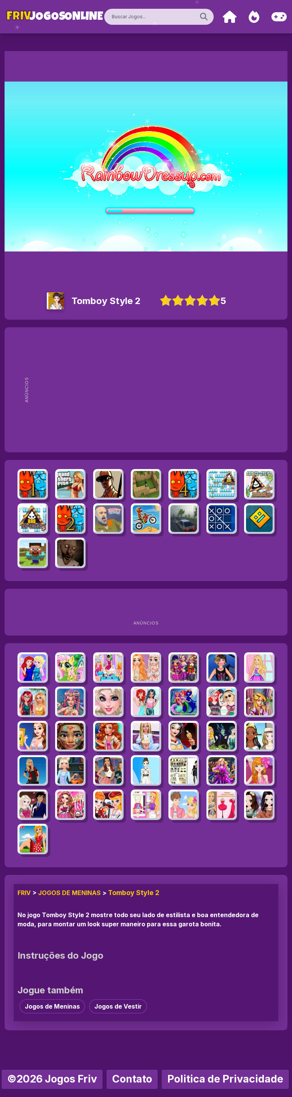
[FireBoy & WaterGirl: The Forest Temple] (32, 484)
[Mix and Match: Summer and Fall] (108, 804)
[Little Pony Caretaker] (70, 667)
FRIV (24, 893)
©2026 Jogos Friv (52, 1079)
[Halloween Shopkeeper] (70, 770)
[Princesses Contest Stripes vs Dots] (146, 667)
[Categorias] (279, 17)
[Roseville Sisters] (259, 804)
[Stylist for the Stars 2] (108, 770)
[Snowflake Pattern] (32, 770)
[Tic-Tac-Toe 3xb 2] (221, 518)
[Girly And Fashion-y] (259, 770)
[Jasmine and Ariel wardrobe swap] (146, 702)
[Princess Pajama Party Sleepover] (108, 667)
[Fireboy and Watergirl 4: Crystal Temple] (183, 484)
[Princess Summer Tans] (221, 702)
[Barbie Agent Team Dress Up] (221, 770)
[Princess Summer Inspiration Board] (32, 736)
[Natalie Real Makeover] (259, 702)
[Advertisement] (158, 389)
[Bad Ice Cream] (221, 484)
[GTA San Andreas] (108, 484)
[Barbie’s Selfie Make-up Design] (146, 804)
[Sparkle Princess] (259, 667)
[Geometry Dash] (259, 518)
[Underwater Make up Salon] (70, 702)
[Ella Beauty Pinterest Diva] (70, 804)
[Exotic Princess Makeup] (70, 736)
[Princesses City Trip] (32, 702)
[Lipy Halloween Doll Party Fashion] (221, 667)
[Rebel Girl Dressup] (183, 770)
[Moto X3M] (146, 518)
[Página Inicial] (230, 17)
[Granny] (70, 553)
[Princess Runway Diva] (108, 702)
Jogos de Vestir (118, 1006)
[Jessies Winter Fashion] (108, 736)
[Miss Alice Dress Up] (32, 839)
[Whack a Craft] (32, 553)
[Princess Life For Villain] (221, 736)
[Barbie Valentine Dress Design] (221, 804)
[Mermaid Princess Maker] (183, 702)
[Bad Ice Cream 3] (259, 484)
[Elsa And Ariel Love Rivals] (32, 804)
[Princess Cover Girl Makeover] (32, 667)
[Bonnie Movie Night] (146, 736)
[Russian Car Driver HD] (183, 518)
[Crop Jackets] (259, 736)
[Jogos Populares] (254, 17)
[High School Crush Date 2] (183, 804)
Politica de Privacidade (225, 1079)
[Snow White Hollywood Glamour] (183, 736)
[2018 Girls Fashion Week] (183, 667)
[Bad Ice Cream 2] (32, 518)
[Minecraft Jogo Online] (146, 484)
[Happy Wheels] (108, 518)
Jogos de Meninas (69, 893)
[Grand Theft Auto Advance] (70, 484)
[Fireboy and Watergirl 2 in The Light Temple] (70, 518)
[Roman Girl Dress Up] (146, 770)
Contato (132, 1079)
